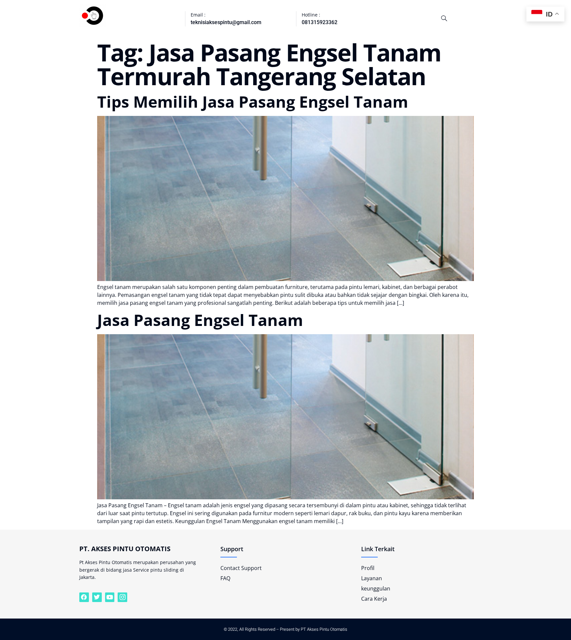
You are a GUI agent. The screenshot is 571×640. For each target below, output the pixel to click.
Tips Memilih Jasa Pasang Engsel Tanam (252, 101)
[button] (444, 18)
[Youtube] (110, 597)
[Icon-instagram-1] (122, 597)
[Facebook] (84, 597)
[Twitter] (97, 597)
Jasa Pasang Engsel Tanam (200, 320)
